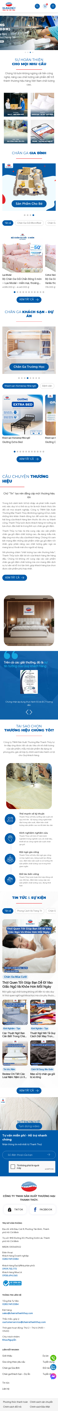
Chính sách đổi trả (12, 1406)
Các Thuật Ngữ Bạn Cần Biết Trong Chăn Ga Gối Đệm (14, 1035)
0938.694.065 (9, 1275)
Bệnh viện (47, 385)
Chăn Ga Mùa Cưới (15, 977)
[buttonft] (48, 1154)
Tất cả (8, 223)
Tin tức (6, 1069)
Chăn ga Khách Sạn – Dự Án (16, 1374)
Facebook (46, 1209)
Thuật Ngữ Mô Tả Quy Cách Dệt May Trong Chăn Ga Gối (42, 1035)
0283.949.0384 (10, 1259)
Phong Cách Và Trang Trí (29, 910)
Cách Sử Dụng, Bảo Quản (42, 1069)
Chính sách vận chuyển (41, 1402)
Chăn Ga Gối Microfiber (29, 223)
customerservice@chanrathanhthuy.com (24, 1322)
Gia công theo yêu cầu (13, 1361)
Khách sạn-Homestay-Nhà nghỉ (20, 385)
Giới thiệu (7, 1355)
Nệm (13, 1069)
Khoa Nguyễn (9, 1340)
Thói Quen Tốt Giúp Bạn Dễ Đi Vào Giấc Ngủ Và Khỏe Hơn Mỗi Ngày (27, 985)
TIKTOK (18, 1209)
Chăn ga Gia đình (11, 1368)
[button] (25, 52)
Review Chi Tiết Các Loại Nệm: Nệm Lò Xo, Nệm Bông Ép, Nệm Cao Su (14, 1076)
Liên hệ (5, 1388)
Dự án (46, 1355)
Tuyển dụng (48, 1361)
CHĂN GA (29, 153)
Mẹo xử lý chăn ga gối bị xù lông (42, 1076)
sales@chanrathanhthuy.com (17, 1313)
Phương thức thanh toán (15, 1402)
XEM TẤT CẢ (12, 577)
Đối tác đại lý (49, 1368)
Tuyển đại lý (48, 1374)
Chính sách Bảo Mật (40, 1406)
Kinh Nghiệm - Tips (11, 1028)
